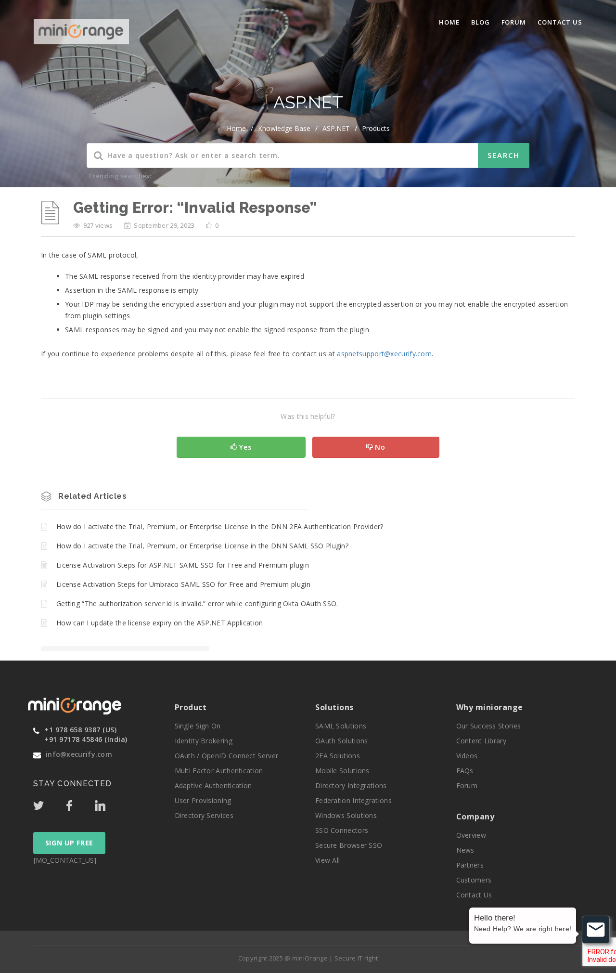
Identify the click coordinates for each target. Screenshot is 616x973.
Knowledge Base (284, 128)
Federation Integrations (353, 800)
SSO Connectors (341, 830)
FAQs (465, 770)
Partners (470, 864)
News (465, 850)
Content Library (481, 740)
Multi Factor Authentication (219, 770)
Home (449, 22)
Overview (471, 835)
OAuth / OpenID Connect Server (227, 755)
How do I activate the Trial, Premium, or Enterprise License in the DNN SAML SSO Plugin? (202, 545)
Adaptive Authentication (213, 785)
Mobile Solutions (342, 770)
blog (480, 22)
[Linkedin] (109, 803)
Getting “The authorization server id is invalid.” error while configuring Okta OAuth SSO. (197, 603)
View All (327, 860)
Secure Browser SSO (348, 845)
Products (376, 128)
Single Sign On (198, 725)
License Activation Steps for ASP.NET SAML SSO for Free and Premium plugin (182, 565)
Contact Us (560, 22)
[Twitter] (48, 803)
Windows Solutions (346, 815)
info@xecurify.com (79, 754)
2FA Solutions (337, 755)
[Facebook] (79, 803)
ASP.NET (336, 128)
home (236, 128)
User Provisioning (203, 800)
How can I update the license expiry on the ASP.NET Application (159, 622)
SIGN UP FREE (69, 842)
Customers (474, 879)
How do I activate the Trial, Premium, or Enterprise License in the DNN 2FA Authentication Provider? (220, 526)
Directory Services (204, 815)
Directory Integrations (351, 785)
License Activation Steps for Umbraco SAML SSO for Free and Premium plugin (183, 584)
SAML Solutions (340, 725)
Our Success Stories (488, 725)
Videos (467, 755)
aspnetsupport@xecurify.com (384, 353)
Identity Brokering (203, 740)
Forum (513, 22)
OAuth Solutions (341, 740)
